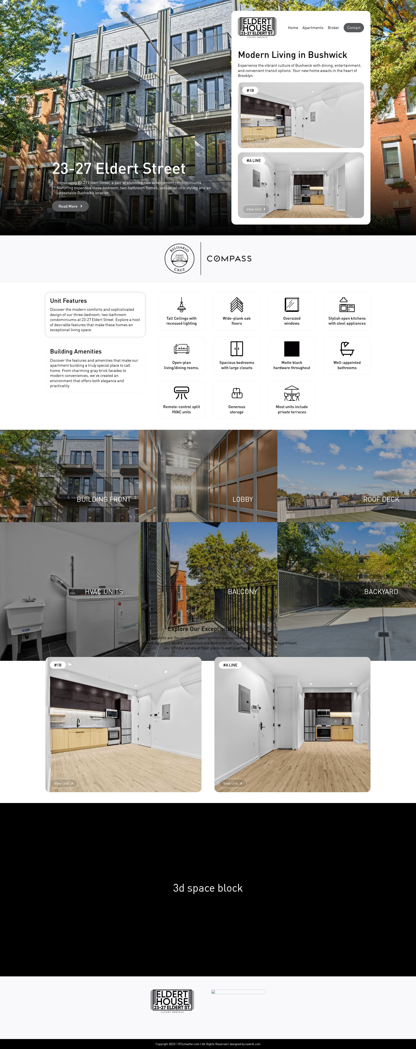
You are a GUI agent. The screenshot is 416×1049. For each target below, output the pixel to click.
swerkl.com (252, 1044)
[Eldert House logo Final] (257, 19)
